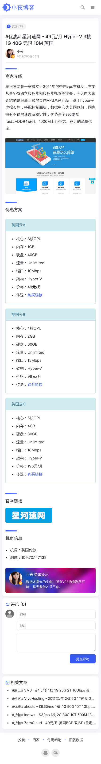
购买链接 (35, 295)
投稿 (21, 740)
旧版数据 (76, 740)
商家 (36, 740)
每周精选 (54, 740)
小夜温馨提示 (37, 574)
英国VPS (17, 26)
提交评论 (82, 659)
